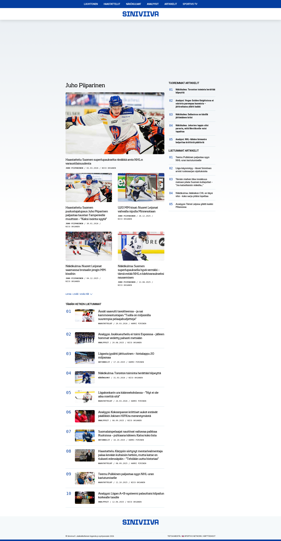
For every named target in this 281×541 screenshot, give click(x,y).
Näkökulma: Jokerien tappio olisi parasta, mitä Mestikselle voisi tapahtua (192, 128)
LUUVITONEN (91, 4)
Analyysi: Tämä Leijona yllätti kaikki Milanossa (194, 205)
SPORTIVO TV (190, 4)
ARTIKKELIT (171, 4)
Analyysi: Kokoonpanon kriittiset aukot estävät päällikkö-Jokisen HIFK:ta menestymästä (128, 413)
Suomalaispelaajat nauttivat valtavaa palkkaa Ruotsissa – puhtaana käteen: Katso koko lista (127, 433)
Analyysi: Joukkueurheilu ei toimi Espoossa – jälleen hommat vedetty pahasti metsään (131, 336)
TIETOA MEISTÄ (174, 536)
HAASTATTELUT (112, 4)
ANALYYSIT (153, 4)
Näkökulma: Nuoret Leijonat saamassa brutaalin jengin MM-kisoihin (86, 269)
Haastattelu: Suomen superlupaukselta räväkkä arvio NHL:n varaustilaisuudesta (104, 161)
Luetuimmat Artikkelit (184, 150)
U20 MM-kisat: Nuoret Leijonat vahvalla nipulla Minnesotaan (138, 209)
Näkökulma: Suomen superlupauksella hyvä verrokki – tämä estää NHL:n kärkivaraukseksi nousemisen (141, 271)
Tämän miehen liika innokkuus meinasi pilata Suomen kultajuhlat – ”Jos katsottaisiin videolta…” (194, 182)
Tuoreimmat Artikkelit (184, 82)
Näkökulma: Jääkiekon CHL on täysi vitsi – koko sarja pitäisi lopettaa (194, 195)
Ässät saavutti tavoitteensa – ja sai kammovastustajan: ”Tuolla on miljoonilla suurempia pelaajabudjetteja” (124, 315)
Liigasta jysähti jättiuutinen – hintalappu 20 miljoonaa (126, 355)
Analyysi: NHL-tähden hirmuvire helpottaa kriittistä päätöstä (191, 141)
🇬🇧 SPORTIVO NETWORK (192, 536)
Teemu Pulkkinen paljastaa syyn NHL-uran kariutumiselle (126, 475)
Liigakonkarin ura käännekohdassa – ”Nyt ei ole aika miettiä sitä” (128, 394)
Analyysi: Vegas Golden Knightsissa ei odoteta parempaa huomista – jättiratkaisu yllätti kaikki (195, 103)
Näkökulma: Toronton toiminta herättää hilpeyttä (129, 373)
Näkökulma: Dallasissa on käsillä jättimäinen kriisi (192, 116)
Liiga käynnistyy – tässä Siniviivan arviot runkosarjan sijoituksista (193, 170)
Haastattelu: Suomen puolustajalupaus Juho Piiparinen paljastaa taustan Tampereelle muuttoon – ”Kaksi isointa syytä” (87, 213)
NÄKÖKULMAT (133, 4)
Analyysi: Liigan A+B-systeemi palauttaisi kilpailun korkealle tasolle (131, 495)
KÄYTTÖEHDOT (209, 536)
